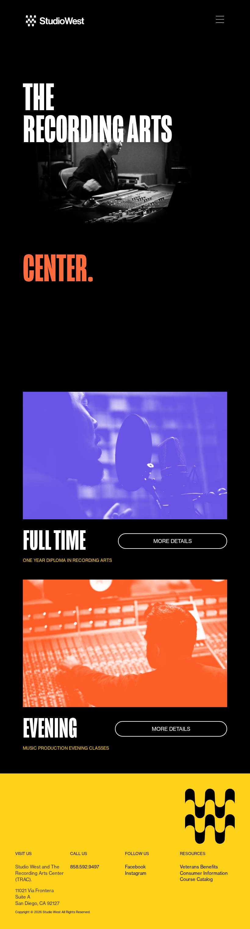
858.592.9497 (84, 867)
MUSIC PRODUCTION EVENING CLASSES (66, 748)
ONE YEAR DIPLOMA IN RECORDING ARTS (67, 560)
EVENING (50, 729)
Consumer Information (204, 873)
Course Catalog (196, 879)
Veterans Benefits (199, 867)
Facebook (135, 867)
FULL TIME (54, 541)
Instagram (135, 873)
